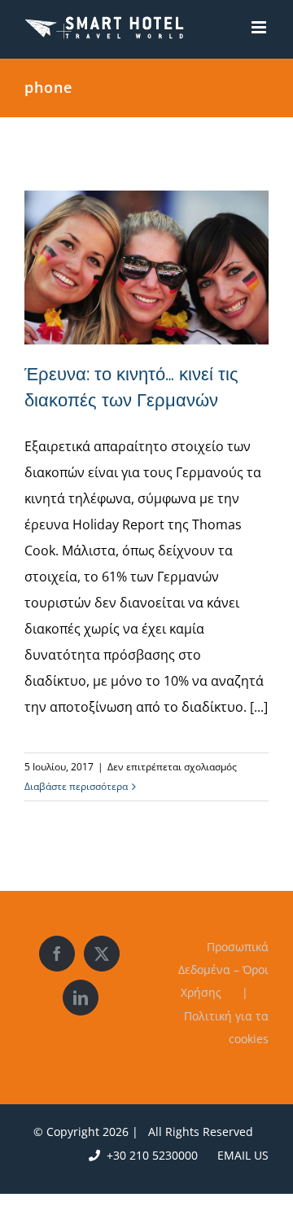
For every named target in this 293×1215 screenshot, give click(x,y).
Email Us (240, 1155)
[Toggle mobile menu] (260, 27)
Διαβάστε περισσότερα (76, 786)
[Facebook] (57, 954)
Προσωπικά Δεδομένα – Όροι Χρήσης (223, 969)
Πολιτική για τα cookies (226, 1027)
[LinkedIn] (80, 997)
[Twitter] (102, 954)
